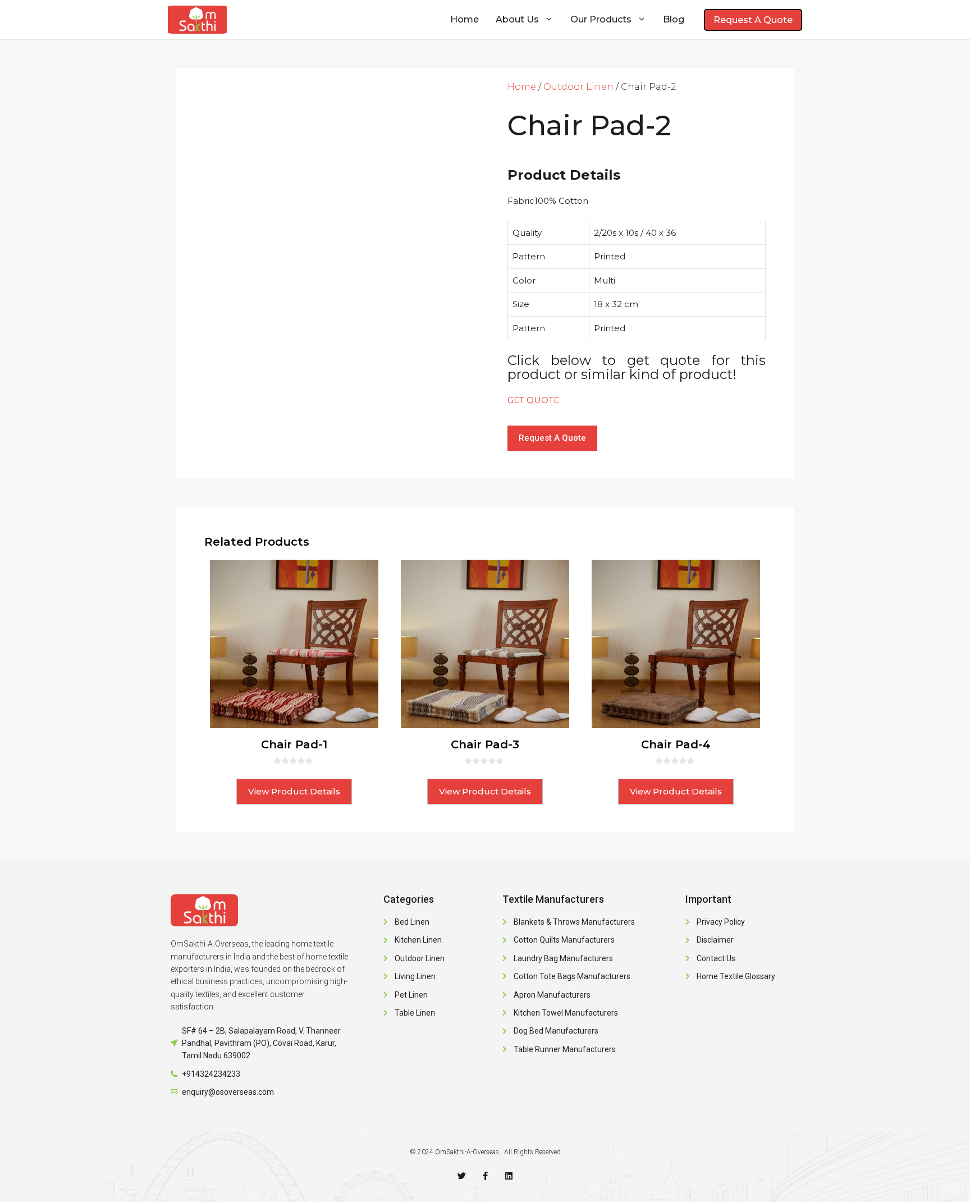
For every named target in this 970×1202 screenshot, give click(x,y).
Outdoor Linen (578, 86)
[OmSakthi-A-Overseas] (197, 19)
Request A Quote (753, 20)
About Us (517, 19)
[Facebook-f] (485, 1176)
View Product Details (294, 791)
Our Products (601, 19)
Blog (673, 19)
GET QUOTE (533, 400)
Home (464, 19)
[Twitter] (461, 1176)
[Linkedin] (509, 1176)
